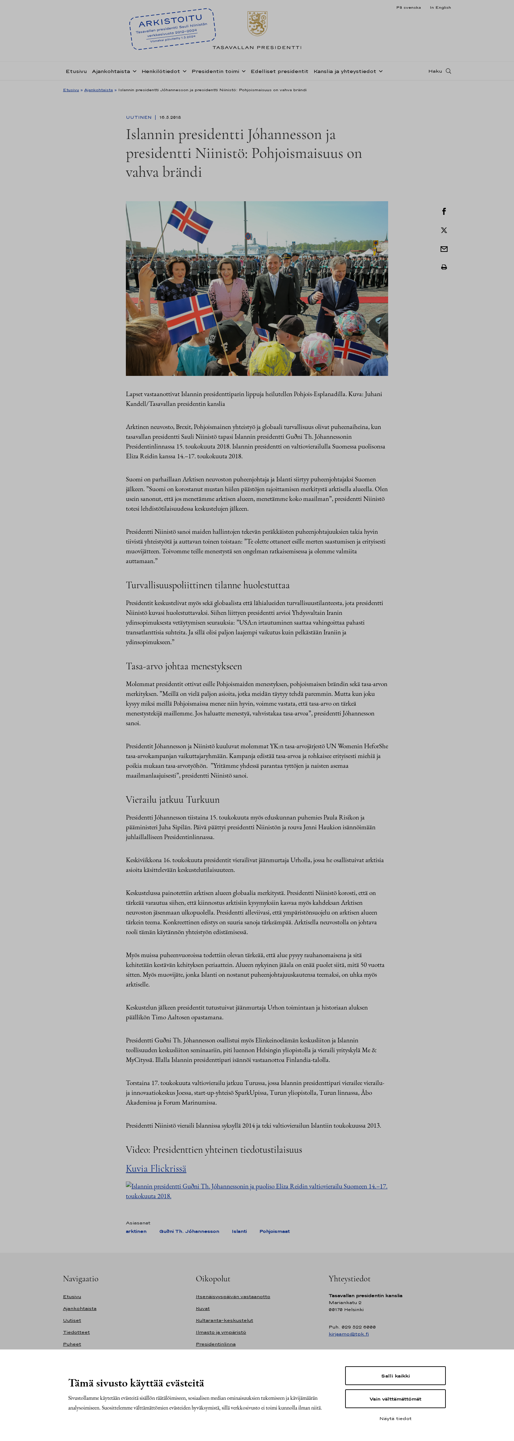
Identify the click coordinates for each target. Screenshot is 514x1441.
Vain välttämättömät (395, 1399)
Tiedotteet (76, 1332)
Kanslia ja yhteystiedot (344, 71)
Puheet (72, 1344)
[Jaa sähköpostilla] (444, 248)
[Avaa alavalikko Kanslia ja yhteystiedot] (379, 70)
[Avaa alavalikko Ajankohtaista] (133, 70)
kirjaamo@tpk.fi (349, 1334)
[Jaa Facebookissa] (444, 210)
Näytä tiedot (395, 1418)
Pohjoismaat (274, 1231)
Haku (435, 71)
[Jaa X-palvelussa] (444, 229)
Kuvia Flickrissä (156, 1168)
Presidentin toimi (215, 71)
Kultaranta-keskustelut (224, 1320)
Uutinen (139, 117)
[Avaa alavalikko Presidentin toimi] (242, 70)
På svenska (408, 7)
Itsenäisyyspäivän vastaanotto (233, 1297)
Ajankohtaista (111, 71)
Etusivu (76, 71)
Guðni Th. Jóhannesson (189, 1231)
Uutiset (72, 1320)
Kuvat (203, 1308)
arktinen (136, 1231)
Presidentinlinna (216, 1344)
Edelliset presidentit (279, 71)
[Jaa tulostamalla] (444, 267)
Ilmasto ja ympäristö (221, 1332)
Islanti (239, 1231)
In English (440, 7)
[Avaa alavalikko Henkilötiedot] (183, 70)
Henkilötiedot (160, 71)
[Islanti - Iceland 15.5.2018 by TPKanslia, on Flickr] (257, 1190)
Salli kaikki (395, 1376)
